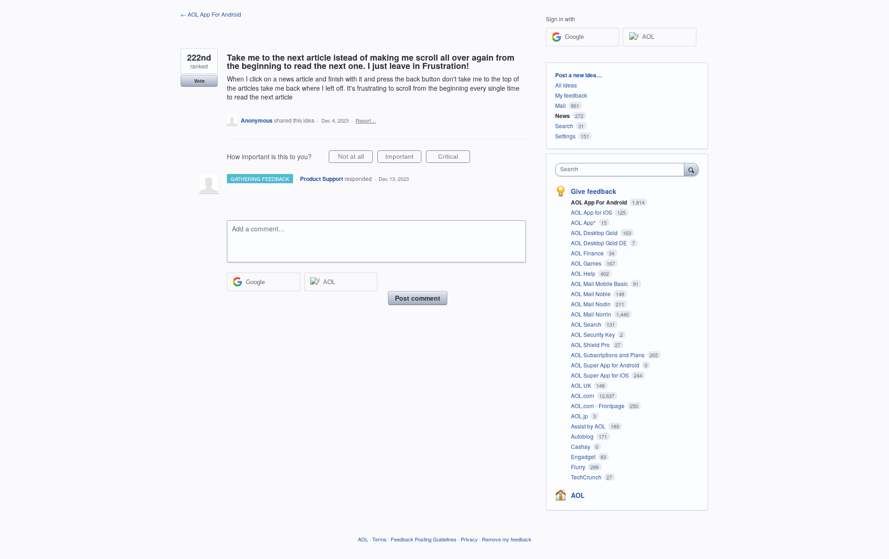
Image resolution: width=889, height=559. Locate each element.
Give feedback (593, 191)
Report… (366, 120)
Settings (565, 136)
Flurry (579, 467)
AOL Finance (588, 253)
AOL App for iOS (592, 212)
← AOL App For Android (211, 14)
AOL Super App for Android (606, 365)
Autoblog (583, 436)
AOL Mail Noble (591, 294)
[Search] (691, 169)
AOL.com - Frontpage (598, 406)
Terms (379, 539)
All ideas (566, 85)
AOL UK (582, 385)
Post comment (417, 298)
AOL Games (587, 263)
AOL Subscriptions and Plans (608, 355)
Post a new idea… (578, 75)
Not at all (355, 158)
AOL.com (583, 395)
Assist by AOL (589, 426)
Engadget (584, 456)
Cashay (581, 446)
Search (564, 126)
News (562, 116)
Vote (199, 80)
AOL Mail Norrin (592, 314)
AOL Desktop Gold (595, 232)
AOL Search (587, 324)
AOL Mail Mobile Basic (600, 283)
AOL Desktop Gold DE (599, 243)
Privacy (469, 539)
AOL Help (584, 273)
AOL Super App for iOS (600, 375)
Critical (454, 158)
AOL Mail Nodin (591, 304)
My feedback (571, 95)
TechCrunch (587, 477)
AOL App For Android (599, 202)
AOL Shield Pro (591, 344)
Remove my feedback (507, 539)
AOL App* (584, 222)
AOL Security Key (593, 334)
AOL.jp (580, 416)
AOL (578, 495)
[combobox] (622, 170)
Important (403, 158)
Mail (560, 105)
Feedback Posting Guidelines (424, 539)
